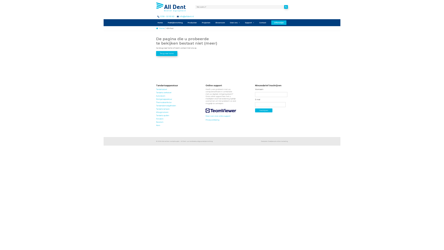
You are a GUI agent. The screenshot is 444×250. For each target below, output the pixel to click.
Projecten (206, 23)
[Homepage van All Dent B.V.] (171, 7)
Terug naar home (167, 53)
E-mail (257, 99)
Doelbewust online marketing (278, 141)
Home (160, 23)
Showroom (220, 23)
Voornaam (259, 89)
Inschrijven (263, 110)
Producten (192, 23)
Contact (262, 23)
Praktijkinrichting (175, 23)
